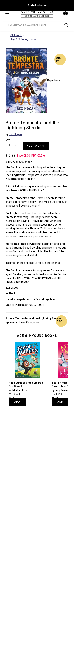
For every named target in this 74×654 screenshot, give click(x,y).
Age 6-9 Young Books (37, 335)
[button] (66, 13)
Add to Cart (36, 145)
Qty (8, 138)
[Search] (66, 26)
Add (17, 401)
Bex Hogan (15, 134)
